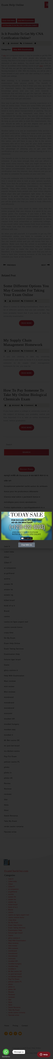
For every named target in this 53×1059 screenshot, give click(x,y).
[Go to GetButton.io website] (6, 1056)
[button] (50, 514)
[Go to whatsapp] (6, 1052)
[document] (26, 529)
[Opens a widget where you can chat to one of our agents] (44, 1055)
